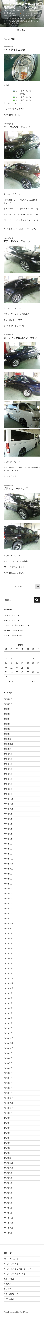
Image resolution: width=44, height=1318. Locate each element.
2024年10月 (8, 809)
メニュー (23, 30)
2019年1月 (8, 1153)
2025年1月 (8, 794)
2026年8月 (8, 699)
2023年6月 (8, 888)
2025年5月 (8, 774)
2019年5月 (8, 1133)
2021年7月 (8, 1003)
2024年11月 (8, 804)
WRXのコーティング (12, 615)
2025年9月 (8, 754)
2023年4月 (8, 898)
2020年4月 (8, 1078)
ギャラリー (8, 1289)
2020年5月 (8, 1073)
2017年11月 (8, 1223)
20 (22, 667)
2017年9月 (8, 1233)
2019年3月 (8, 1143)
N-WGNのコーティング (13, 630)
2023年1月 (8, 913)
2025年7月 (8, 764)
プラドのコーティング (15, 488)
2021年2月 (8, 1028)
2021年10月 (8, 988)
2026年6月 (8, 709)
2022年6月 (8, 948)
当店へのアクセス (11, 1294)
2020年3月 (8, 1083)
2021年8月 (8, 998)
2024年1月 (8, 854)
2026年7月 (8, 704)
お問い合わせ (9, 1299)
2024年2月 (8, 849)
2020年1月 (8, 1093)
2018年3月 (8, 1203)
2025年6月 (8, 769)
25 (11, 672)
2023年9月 (8, 874)
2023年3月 (8, 903)
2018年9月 (8, 1173)
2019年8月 (8, 1118)
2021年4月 (8, 1018)
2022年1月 (8, 973)
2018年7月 (8, 1183)
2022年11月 (8, 923)
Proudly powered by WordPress (16, 1312)
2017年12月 (8, 1218)
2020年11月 (8, 1043)
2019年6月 (8, 1128)
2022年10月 (8, 928)
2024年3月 (8, 844)
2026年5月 (8, 714)
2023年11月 (8, 864)
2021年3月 (8, 1023)
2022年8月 (8, 938)
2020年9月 (8, 1053)
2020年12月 (8, 1038)
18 (11, 667)
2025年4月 (8, 779)
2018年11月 (8, 1163)
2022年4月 (8, 958)
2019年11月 (8, 1103)
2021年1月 (8, 1033)
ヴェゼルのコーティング (16, 127)
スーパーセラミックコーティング (17, 1269)
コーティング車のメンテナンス (20, 338)
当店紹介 (7, 1284)
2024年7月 (8, 824)
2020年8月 (8, 1058)
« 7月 (11, 681)
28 (28, 672)
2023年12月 (8, 859)
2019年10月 (8, 1108)
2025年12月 (8, 739)
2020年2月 (8, 1088)
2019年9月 (8, 1113)
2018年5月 (8, 1193)
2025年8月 (8, 759)
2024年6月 (8, 829)
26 (17, 672)
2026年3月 (8, 724)
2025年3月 (8, 784)
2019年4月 (8, 1138)
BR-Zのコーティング (12, 620)
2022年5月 (8, 953)
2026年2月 (8, 729)
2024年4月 (8, 839)
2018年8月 (8, 1178)
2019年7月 (8, 1123)
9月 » (33, 681)
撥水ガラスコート (11, 1279)
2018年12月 (8, 1158)
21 (28, 667)
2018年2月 (8, 1208)
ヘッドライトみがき (14, 49)
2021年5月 (8, 1013)
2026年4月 (8, 719)
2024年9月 (8, 814)
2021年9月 (8, 993)
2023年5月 (8, 893)
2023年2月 (8, 908)
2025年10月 (8, 749)
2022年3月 (8, 963)
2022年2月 (8, 968)
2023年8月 (8, 879)
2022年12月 (8, 918)
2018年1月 (8, 1213)
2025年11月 (8, 744)
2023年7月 (8, 884)
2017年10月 (8, 1228)
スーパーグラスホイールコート (16, 1274)
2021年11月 (8, 983)
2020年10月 (8, 1048)
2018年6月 (8, 1188)
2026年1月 (8, 734)
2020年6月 (8, 1068)
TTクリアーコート (11, 1259)
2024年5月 (8, 834)
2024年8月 (8, 819)
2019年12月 (8, 1098)
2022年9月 (8, 933)
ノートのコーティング (13, 635)
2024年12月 (8, 799)
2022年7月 (8, 943)
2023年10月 (8, 869)
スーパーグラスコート (13, 1264)
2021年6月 (8, 1008)
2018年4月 (8, 1198)
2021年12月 (8, 978)
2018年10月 (8, 1168)
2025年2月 (8, 789)
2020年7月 (8, 1063)
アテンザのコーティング (16, 241)
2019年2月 (8, 1148)
